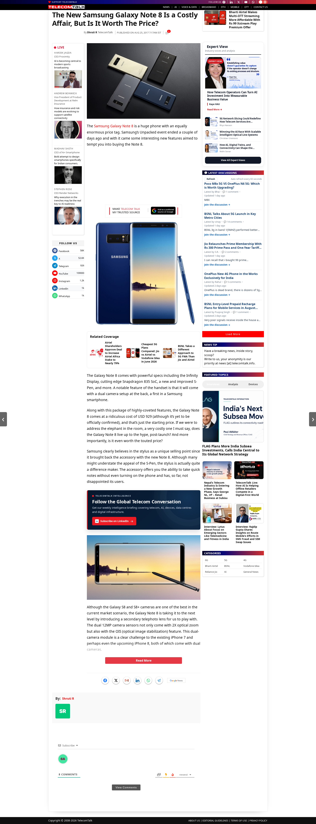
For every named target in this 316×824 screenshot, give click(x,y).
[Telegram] (159, 680)
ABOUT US (194, 820)
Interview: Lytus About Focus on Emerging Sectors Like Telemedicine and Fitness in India (216, 533)
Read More (143, 660)
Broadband (209, 7)
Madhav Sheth (63, 148)
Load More (233, 334)
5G (225, 560)
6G (206, 560)
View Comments (126, 787)
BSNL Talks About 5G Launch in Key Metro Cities (230, 216)
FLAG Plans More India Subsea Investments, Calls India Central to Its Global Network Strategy (230, 450)
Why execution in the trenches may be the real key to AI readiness (67, 200)
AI (175, 7)
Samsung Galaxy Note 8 (113, 126)
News (166, 7)
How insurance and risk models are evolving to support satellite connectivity (67, 113)
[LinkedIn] (137, 680)
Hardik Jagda (62, 52)
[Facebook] (105, 680)
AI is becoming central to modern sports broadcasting (67, 64)
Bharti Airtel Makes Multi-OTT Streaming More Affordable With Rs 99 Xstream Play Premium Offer (244, 19)
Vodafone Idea (251, 566)
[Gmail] (126, 680)
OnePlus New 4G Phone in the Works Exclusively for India (231, 276)
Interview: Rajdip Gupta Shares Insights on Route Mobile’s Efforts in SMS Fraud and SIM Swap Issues (248, 534)
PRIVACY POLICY (258, 820)
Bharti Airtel (211, 566)
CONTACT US (261, 7)
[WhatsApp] (148, 680)
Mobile (235, 7)
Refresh (211, 179)
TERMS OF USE (239, 820)
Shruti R (92, 32)
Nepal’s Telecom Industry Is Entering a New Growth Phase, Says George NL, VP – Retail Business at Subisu (216, 490)
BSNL (227, 566)
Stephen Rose (63, 189)
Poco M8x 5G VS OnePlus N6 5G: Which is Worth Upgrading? (232, 185)
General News (250, 571)
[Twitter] (116, 680)
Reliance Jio (211, 571)
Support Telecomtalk (64, 2)
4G (244, 560)
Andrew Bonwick (65, 93)
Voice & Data (189, 7)
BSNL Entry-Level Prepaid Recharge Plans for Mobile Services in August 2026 (229, 306)
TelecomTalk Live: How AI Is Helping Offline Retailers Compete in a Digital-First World (247, 489)
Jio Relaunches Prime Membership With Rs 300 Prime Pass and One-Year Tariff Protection (233, 246)
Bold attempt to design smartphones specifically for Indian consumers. (67, 160)
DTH (223, 7)
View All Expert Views (233, 160)
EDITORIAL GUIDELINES (215, 820)
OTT (246, 7)
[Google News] (176, 680)
